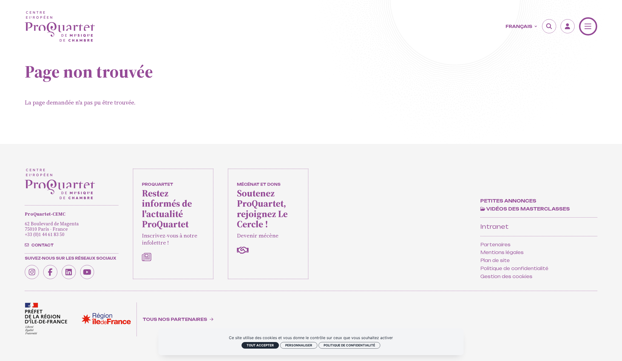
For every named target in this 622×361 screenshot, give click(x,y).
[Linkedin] (69, 272)
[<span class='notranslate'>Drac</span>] (46, 319)
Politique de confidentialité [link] (349, 345)
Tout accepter (260, 345)
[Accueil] (60, 26)
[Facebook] (50, 272)
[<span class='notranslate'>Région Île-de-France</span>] (106, 318)
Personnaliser (298, 345)
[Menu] (588, 26)
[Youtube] (87, 272)
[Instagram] (32, 272)
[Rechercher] (549, 26)
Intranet (494, 226)
